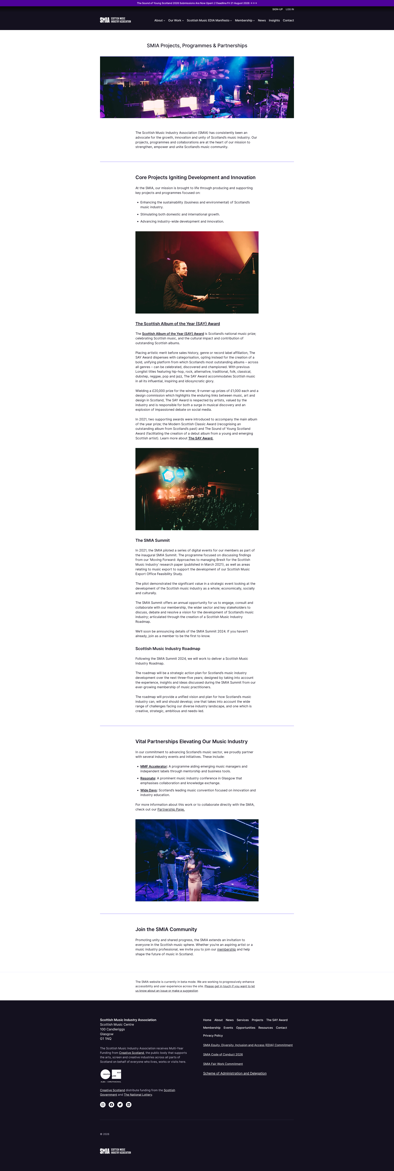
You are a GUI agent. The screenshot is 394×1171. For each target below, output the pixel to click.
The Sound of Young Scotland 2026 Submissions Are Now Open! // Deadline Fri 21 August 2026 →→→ (197, 3)
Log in (290, 9)
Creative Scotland (131, 1053)
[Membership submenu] (254, 20)
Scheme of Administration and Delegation (235, 1073)
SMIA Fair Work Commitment (223, 1064)
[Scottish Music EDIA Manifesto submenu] (231, 20)
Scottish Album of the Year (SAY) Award (173, 334)
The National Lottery (138, 1094)
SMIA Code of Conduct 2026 (223, 1054)
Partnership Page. (171, 809)
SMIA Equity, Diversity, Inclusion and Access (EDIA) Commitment (248, 1045)
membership (226, 949)
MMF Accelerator (153, 766)
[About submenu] (164, 20)
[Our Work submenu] (183, 20)
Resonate (147, 778)
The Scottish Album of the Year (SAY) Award (177, 323)
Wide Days (148, 790)
